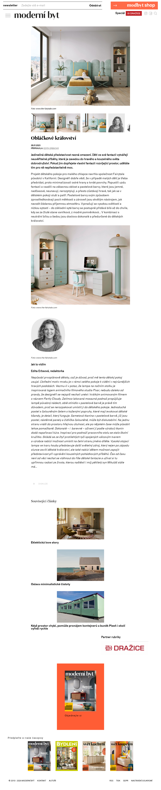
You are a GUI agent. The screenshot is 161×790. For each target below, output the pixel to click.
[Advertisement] (68, 476)
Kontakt (41, 780)
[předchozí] (33, 122)
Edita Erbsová (51, 148)
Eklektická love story (45, 542)
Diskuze (40, 484)
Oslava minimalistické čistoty (50, 584)
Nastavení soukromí (141, 780)
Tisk (118, 780)
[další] (127, 122)
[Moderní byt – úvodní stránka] (37, 19)
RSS (111, 780)
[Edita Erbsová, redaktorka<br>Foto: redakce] (117, 131)
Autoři (52, 780)
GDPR (125, 780)
